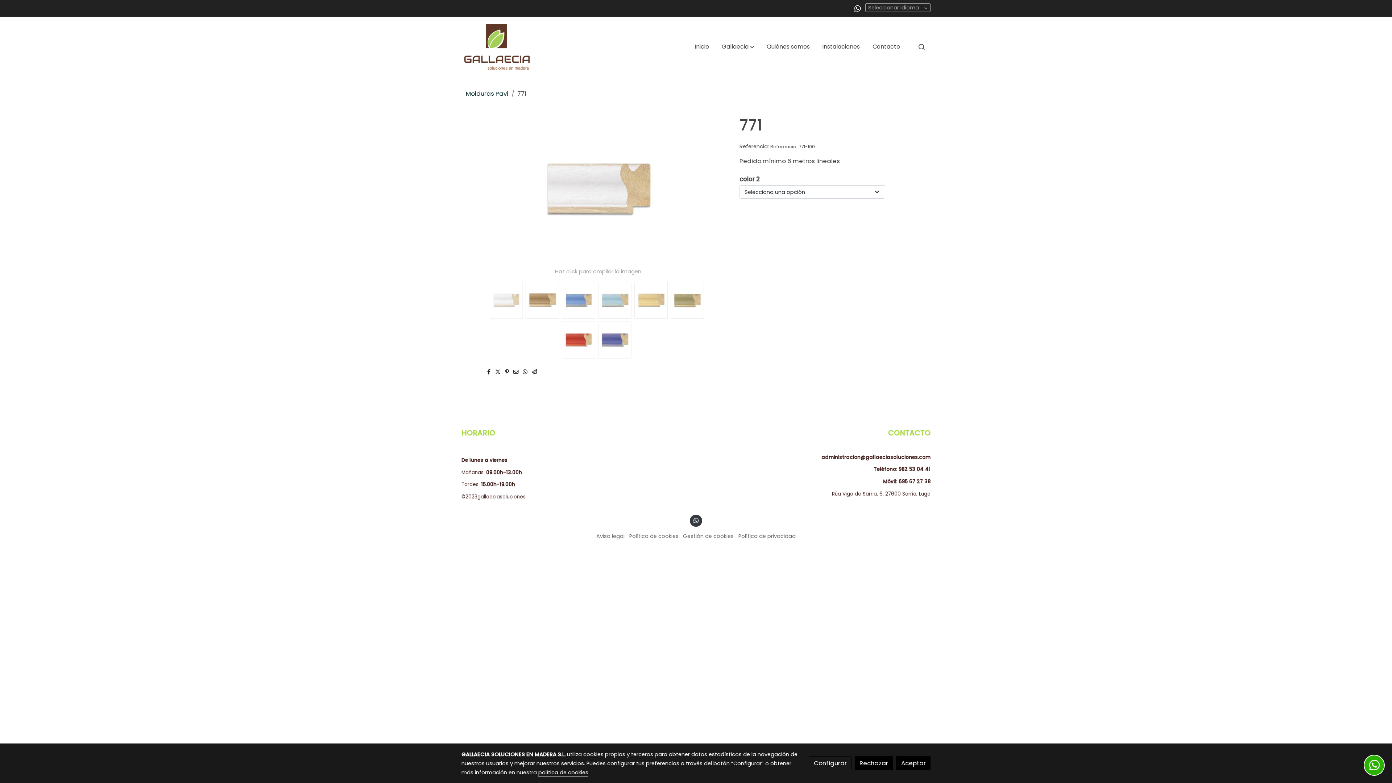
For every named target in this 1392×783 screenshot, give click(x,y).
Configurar (830, 763)
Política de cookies (654, 536)
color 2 (750, 179)
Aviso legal (610, 536)
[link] (497, 47)
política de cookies (563, 772)
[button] (738, 46)
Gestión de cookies (708, 536)
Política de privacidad (767, 536)
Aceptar (913, 763)
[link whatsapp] (857, 8)
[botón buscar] (921, 46)
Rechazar (873, 763)
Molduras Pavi (487, 93)
